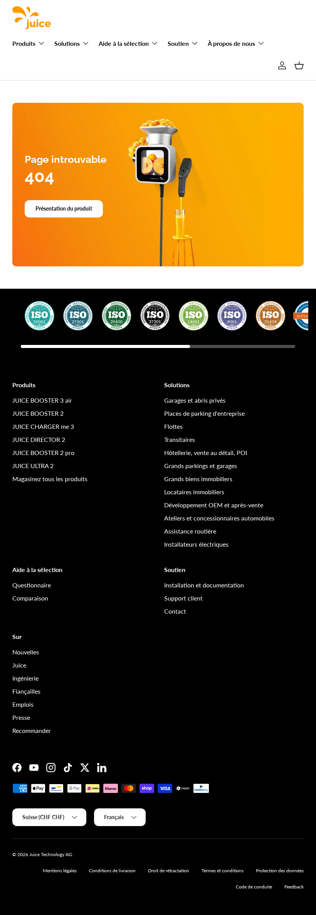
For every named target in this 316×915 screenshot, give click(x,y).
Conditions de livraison (112, 870)
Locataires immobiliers (194, 491)
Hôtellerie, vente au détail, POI (205, 452)
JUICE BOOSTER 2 (38, 413)
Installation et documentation (204, 585)
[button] (299, 65)
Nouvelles (25, 652)
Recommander (31, 730)
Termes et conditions (223, 870)
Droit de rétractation (168, 870)
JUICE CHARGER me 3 (43, 426)
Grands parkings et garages (200, 465)
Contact (175, 611)
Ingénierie (25, 678)
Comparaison (30, 598)
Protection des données (280, 870)
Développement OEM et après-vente (213, 505)
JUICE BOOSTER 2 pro (43, 452)
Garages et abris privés (194, 400)
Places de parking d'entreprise (204, 413)
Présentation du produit (63, 208)
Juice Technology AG (50, 854)
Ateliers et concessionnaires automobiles (219, 518)
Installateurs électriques (196, 544)
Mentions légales (60, 870)
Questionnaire (31, 585)
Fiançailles (26, 691)
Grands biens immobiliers (198, 478)
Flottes (173, 426)
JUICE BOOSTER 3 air (42, 400)
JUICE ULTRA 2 (33, 465)
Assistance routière (190, 531)
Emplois (23, 704)
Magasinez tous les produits (49, 478)
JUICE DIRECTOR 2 (38, 439)
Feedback (294, 887)
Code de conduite (254, 887)
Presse (21, 717)
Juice (19, 665)
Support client (183, 598)
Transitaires (179, 439)
